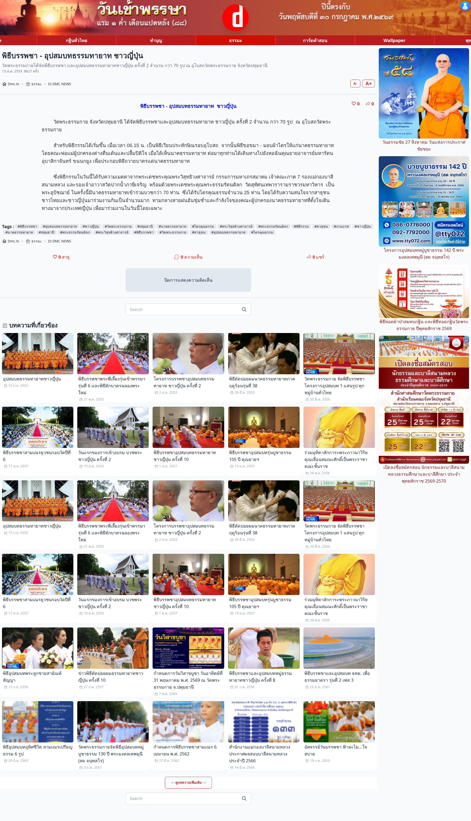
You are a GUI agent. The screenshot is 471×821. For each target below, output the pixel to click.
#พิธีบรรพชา (27, 226)
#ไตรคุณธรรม (203, 226)
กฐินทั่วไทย (76, 40)
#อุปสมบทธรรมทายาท (60, 226)
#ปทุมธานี (145, 226)
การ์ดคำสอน (315, 40)
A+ (369, 83)
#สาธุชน (321, 226)
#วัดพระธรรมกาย (118, 226)
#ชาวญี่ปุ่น (91, 226)
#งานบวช (341, 226)
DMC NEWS (61, 84)
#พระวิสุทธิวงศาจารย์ (236, 226)
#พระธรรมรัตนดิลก (273, 226)
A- (355, 83)
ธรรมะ (235, 40)
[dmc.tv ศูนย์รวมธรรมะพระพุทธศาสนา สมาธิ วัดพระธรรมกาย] (235, 17)
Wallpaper (394, 40)
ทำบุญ (156, 40)
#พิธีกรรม (301, 226)
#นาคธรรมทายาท (172, 226)
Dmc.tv (13, 84)
